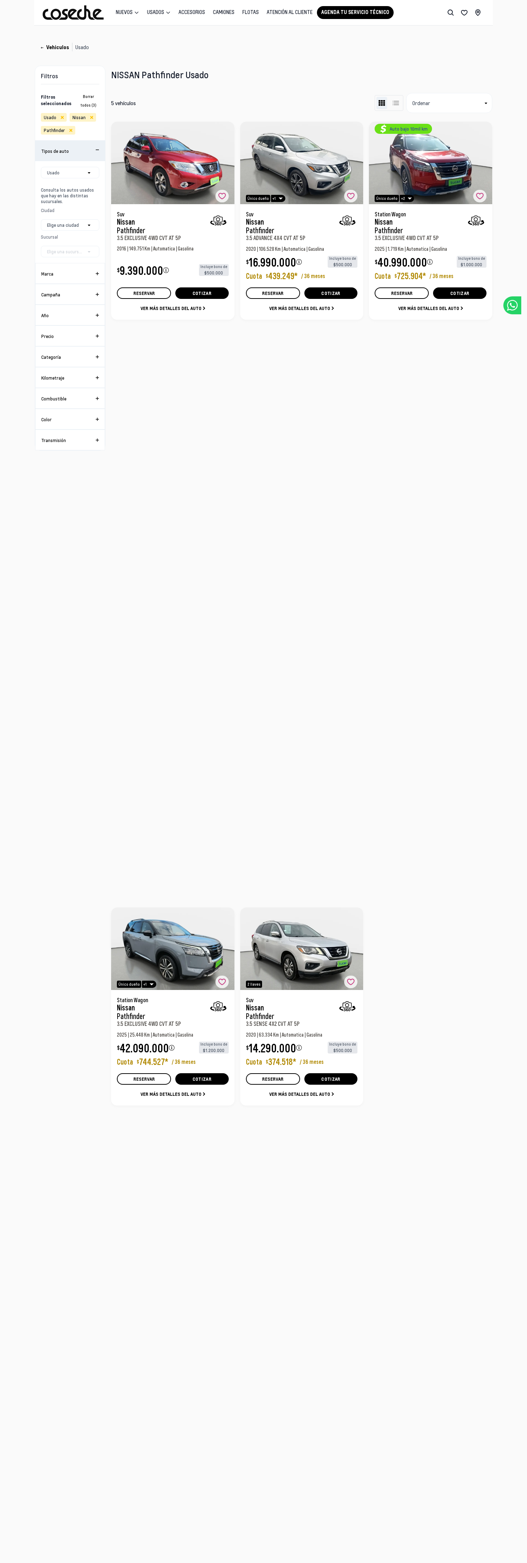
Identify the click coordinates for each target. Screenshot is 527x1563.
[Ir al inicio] (73, 12)
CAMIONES (223, 12)
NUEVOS (124, 12)
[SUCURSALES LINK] (477, 12)
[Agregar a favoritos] (222, 196)
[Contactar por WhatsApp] (512, 305)
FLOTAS (250, 12)
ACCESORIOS (192, 12)
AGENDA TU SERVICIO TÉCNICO (355, 12)
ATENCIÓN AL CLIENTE (290, 12)
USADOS (155, 12)
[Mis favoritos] (464, 12)
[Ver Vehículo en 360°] (218, 220)
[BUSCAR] (450, 12)
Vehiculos (57, 47)
